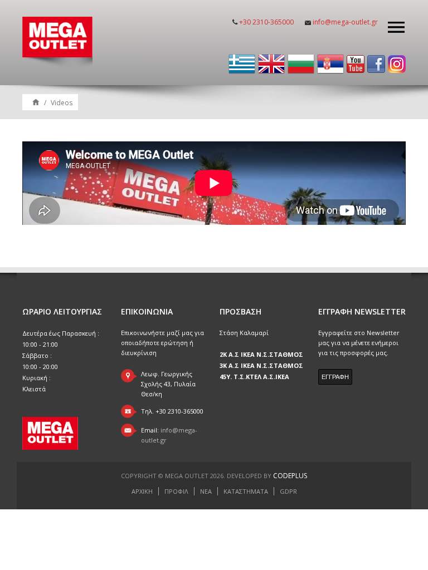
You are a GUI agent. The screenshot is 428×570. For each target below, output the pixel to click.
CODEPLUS (290, 475)
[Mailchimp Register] (335, 376)
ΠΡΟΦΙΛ (176, 491)
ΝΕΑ (206, 491)
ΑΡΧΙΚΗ (142, 491)
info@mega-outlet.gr (345, 22)
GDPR (288, 491)
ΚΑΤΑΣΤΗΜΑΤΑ (245, 491)
